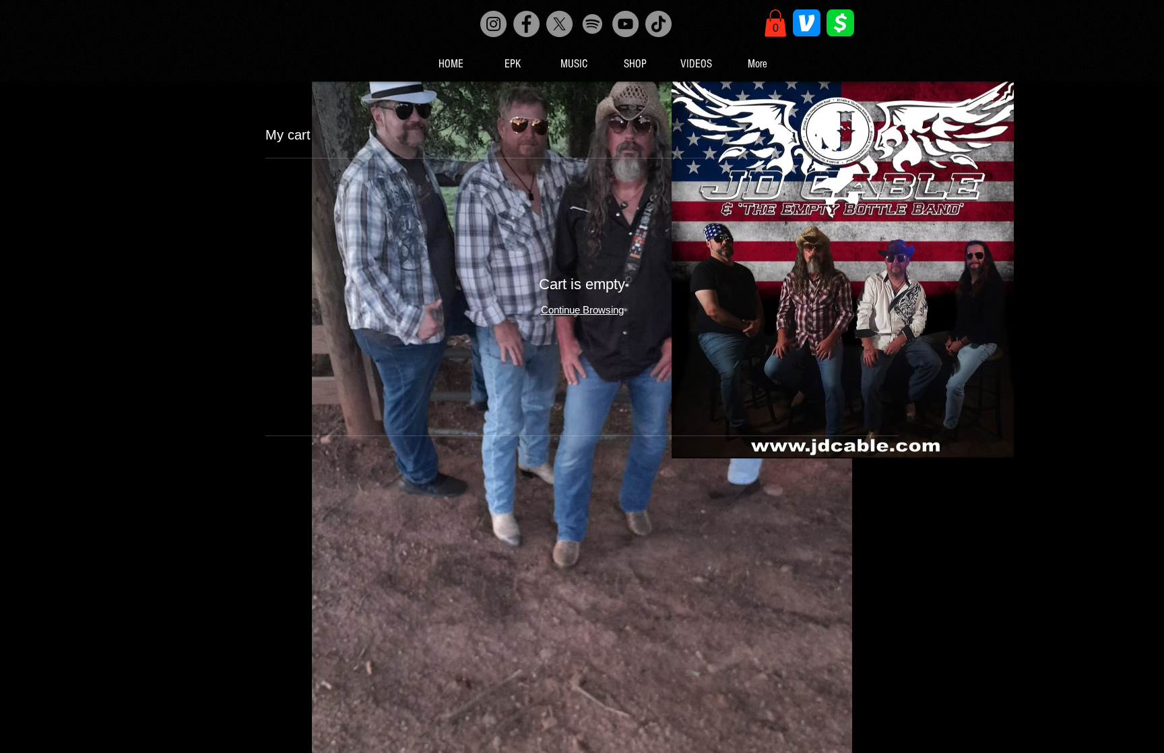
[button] (775, 23)
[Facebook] (526, 24)
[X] (559, 24)
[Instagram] (493, 24)
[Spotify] (592, 24)
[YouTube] (625, 24)
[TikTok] (658, 24)
